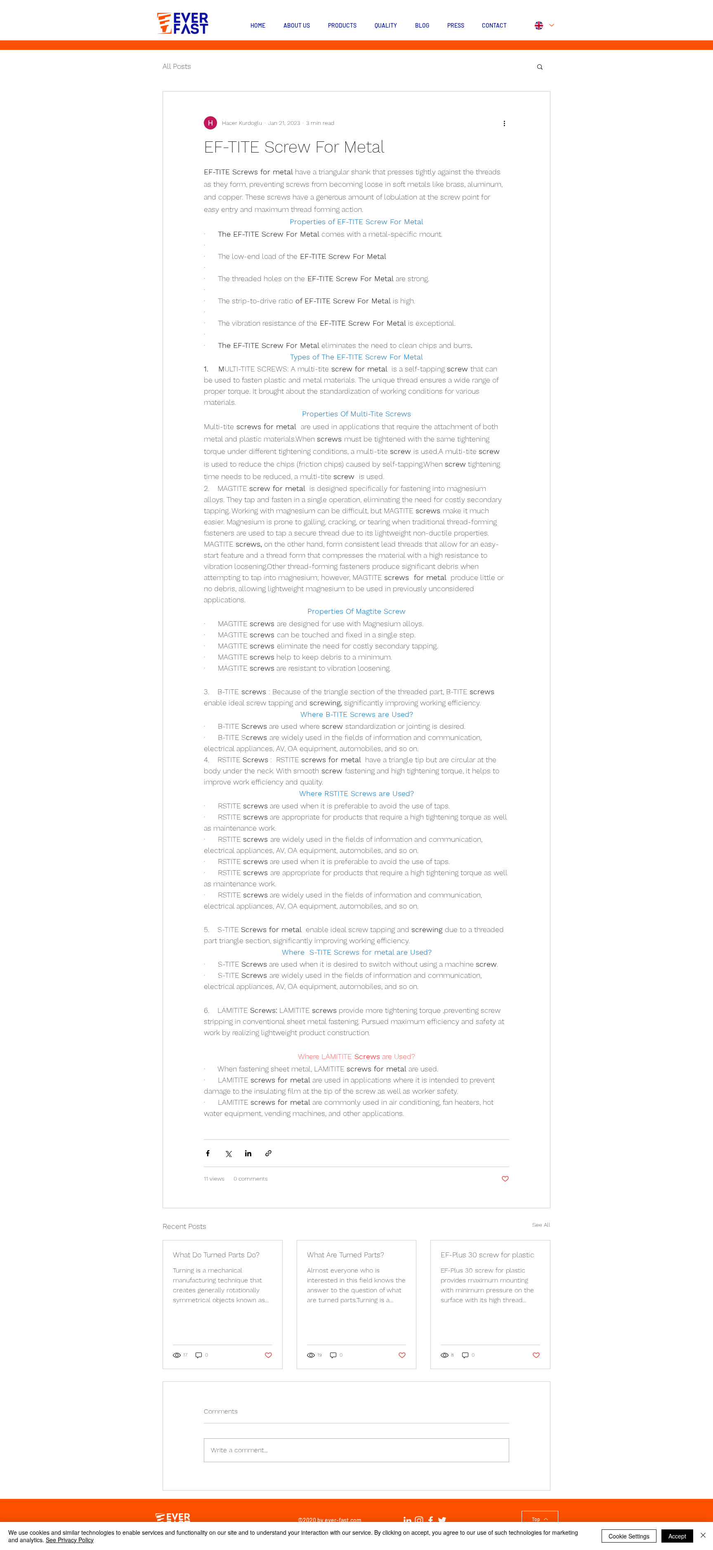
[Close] (703, 1536)
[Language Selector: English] (544, 25)
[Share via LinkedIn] (248, 1153)
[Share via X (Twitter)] (228, 1153)
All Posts (177, 66)
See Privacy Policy (70, 1540)
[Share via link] (268, 1153)
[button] (540, 66)
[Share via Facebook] (208, 1153)
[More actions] (504, 123)
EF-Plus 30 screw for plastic (487, 1254)
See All (541, 1224)
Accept (677, 1536)
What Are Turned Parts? (345, 1254)
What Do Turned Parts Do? (216, 1254)
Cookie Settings (629, 1536)
